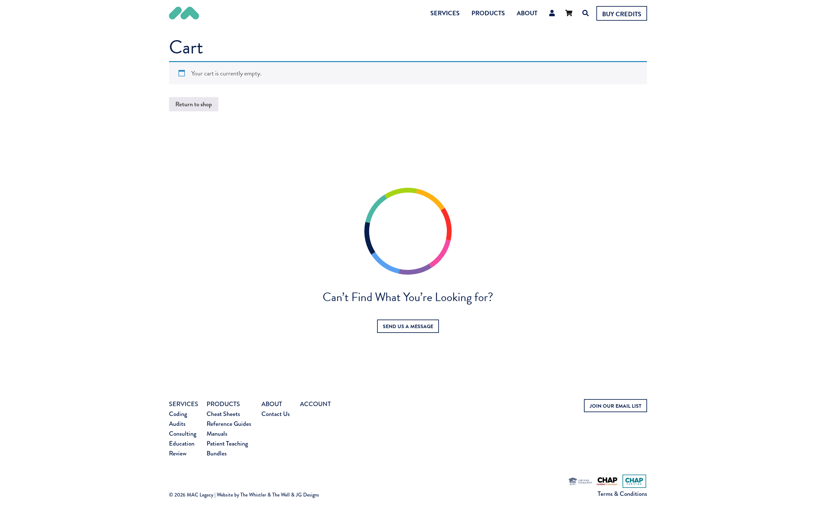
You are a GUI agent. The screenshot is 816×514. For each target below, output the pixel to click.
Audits (177, 423)
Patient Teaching (227, 443)
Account (315, 404)
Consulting (182, 433)
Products (488, 13)
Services (445, 13)
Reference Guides (229, 423)
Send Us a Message (408, 326)
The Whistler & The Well (265, 494)
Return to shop (193, 104)
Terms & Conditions (622, 493)
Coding (178, 414)
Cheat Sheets (223, 414)
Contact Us (275, 414)
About (527, 13)
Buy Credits (621, 14)
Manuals (217, 433)
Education (181, 443)
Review (177, 453)
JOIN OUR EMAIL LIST (615, 406)
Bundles (217, 453)
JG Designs (307, 494)
